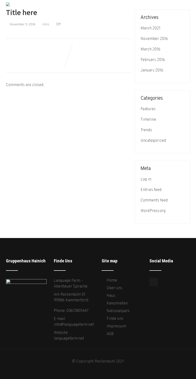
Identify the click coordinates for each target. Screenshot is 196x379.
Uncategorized (153, 140)
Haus (111, 295)
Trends (146, 130)
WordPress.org (153, 211)
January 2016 (152, 70)
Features (148, 109)
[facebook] (153, 282)
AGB (110, 334)
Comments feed (154, 200)
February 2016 (153, 60)
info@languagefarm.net (74, 324)
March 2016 (150, 49)
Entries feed (151, 190)
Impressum (116, 326)
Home (112, 280)
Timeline (148, 119)
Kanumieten (117, 303)
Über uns (114, 288)
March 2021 (150, 28)
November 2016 (154, 39)
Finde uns (115, 318)
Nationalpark (118, 311)
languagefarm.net (69, 338)
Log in (146, 179)
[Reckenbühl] (8, 2)
